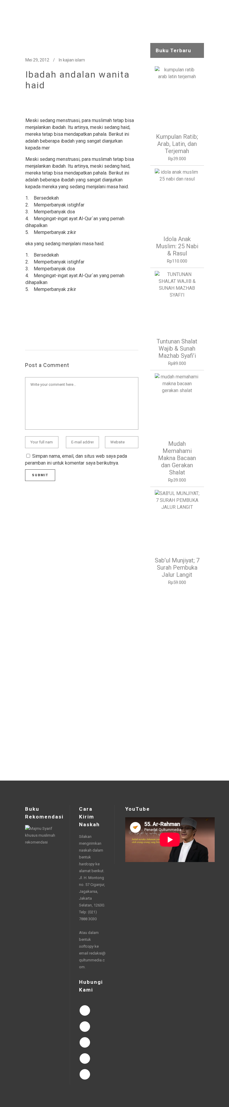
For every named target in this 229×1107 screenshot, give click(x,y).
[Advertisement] (177, 683)
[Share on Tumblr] (66, 321)
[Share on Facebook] (28, 321)
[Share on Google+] (47, 321)
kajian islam (74, 60)
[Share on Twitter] (38, 321)
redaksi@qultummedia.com (92, 960)
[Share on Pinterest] (76, 321)
